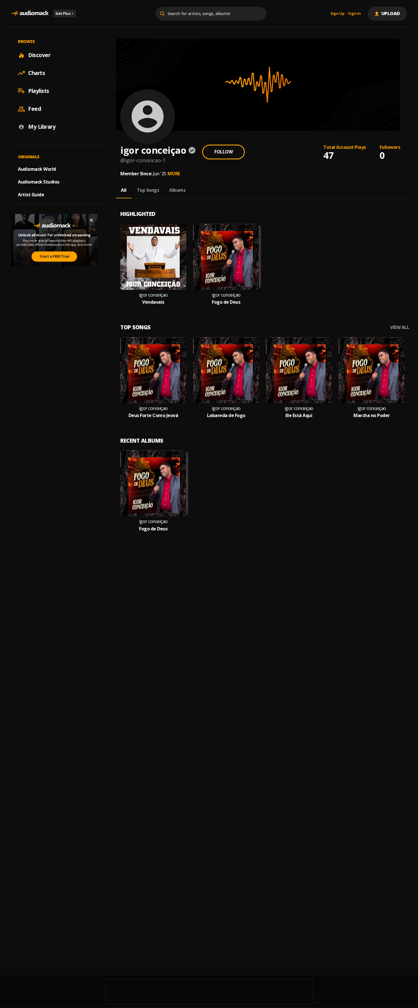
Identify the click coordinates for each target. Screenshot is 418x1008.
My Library (41, 126)
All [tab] (124, 190)
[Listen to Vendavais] (153, 257)
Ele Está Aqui (299, 415)
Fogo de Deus (226, 302)
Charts (36, 73)
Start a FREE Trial (54, 256)
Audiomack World (37, 169)
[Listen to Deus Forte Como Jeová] (153, 370)
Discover (39, 55)
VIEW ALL (399, 327)
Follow (223, 152)
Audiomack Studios (38, 182)
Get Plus (64, 13)
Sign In (354, 13)
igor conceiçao (153, 295)
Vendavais (153, 302)
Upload (390, 13)
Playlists (38, 91)
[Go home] (30, 13)
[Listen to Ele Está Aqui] (299, 370)
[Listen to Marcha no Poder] (372, 370)
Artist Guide (31, 194)
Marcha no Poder (371, 415)
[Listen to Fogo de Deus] (226, 257)
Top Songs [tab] (148, 190)
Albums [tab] (177, 190)
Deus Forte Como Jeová (153, 415)
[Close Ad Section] (91, 220)
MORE (173, 173)
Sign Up (337, 13)
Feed (34, 109)
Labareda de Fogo (226, 415)
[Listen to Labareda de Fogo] (226, 370)
